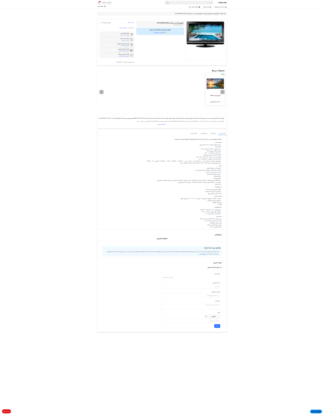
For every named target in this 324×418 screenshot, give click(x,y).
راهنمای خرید (203, 133)
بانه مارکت (223, 14)
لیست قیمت (206, 7)
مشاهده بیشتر (161, 124)
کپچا (219, 313)
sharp (129, 23)
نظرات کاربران (194, 133)
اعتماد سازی (6, 411)
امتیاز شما (217, 274)
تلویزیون (216, 14)
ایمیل (215, 292)
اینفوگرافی (213, 133)
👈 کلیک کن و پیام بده (160, 33)
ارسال (217, 326)
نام (216, 283)
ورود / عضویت (105, 2)
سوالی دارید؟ (316, 411)
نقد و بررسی (222, 133)
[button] (222, 92)
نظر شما (217, 301)
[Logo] (220, 3)
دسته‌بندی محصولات (219, 7)
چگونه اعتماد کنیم (193, 7)
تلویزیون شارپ (207, 14)
